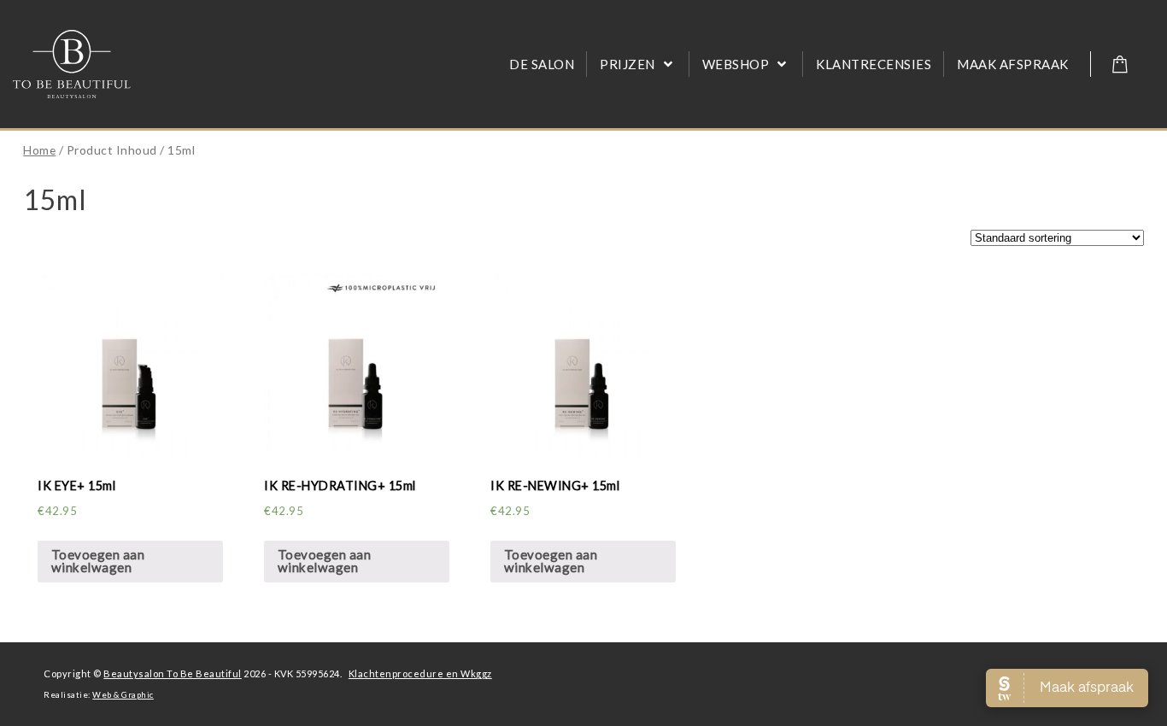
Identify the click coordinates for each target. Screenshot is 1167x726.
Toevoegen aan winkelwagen (98, 561)
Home (39, 150)
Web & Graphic (123, 695)
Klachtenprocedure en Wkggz (420, 673)
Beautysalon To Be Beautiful (172, 673)
